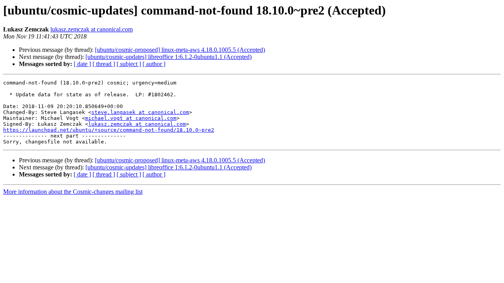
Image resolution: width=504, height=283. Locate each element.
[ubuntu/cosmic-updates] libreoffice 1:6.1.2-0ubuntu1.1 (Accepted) (168, 56)
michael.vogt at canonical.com (130, 118)
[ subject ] (129, 64)
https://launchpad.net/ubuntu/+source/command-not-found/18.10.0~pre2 (108, 130)
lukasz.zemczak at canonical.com (91, 29)
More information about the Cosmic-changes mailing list (73, 191)
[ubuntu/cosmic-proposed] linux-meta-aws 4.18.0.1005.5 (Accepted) (180, 49)
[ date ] (82, 64)
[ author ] (154, 64)
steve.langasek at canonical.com (140, 112)
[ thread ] (104, 64)
